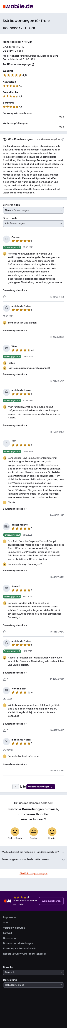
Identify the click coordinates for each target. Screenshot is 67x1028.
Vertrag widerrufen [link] (14, 927)
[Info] (62, 139)
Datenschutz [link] (10, 938)
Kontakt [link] (7, 933)
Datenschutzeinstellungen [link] (18, 943)
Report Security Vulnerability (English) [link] (24, 953)
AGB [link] (5, 922)
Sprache (8, 967)
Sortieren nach (11, 204)
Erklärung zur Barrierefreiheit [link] (19, 948)
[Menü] (61, 6)
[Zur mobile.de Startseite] (18, 6)
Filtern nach (10, 218)
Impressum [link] (9, 917)
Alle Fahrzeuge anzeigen (34, 873)
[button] (33, 290)
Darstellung (10, 979)
